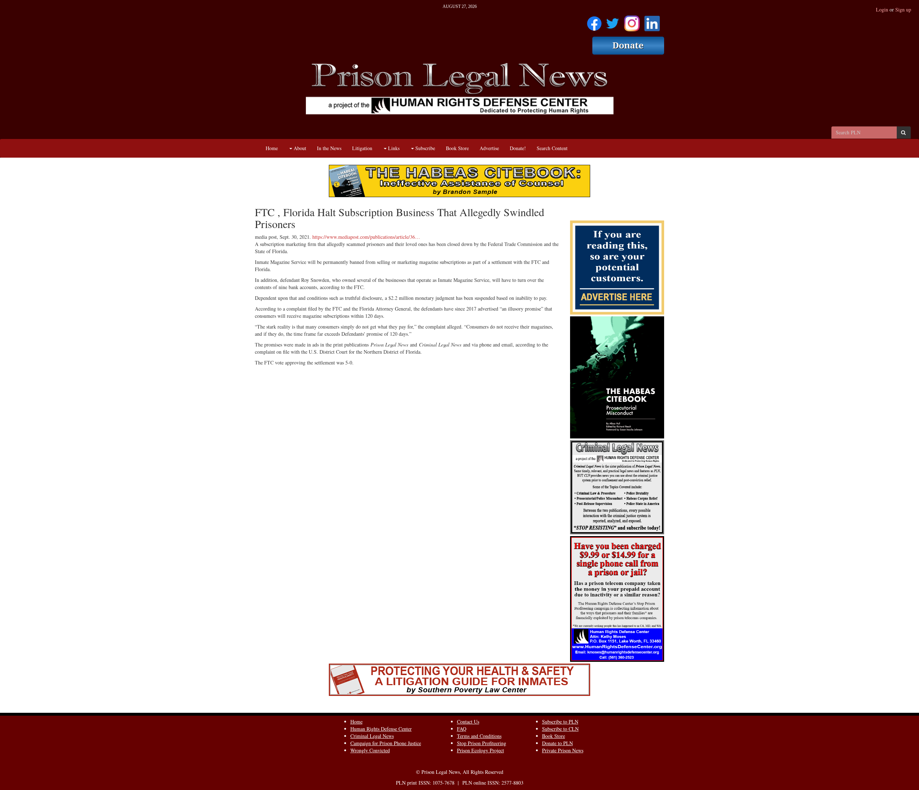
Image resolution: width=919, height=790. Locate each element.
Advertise (489, 148)
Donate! (518, 148)
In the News (329, 148)
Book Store (457, 148)
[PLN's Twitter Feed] (612, 21)
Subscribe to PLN (560, 721)
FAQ (461, 728)
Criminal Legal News (372, 736)
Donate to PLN (557, 743)
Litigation (362, 148)
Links (393, 148)
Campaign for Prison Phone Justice (385, 743)
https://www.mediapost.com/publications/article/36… (366, 236)
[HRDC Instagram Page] (632, 21)
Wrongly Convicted (370, 750)
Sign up (903, 9)
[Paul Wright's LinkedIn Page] (652, 21)
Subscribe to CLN (560, 728)
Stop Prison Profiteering (481, 743)
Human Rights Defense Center (381, 728)
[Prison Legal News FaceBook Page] (594, 21)
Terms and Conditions (479, 736)
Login (882, 9)
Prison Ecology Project (480, 750)
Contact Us (468, 721)
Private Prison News (562, 750)
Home (272, 148)
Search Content (552, 148)
